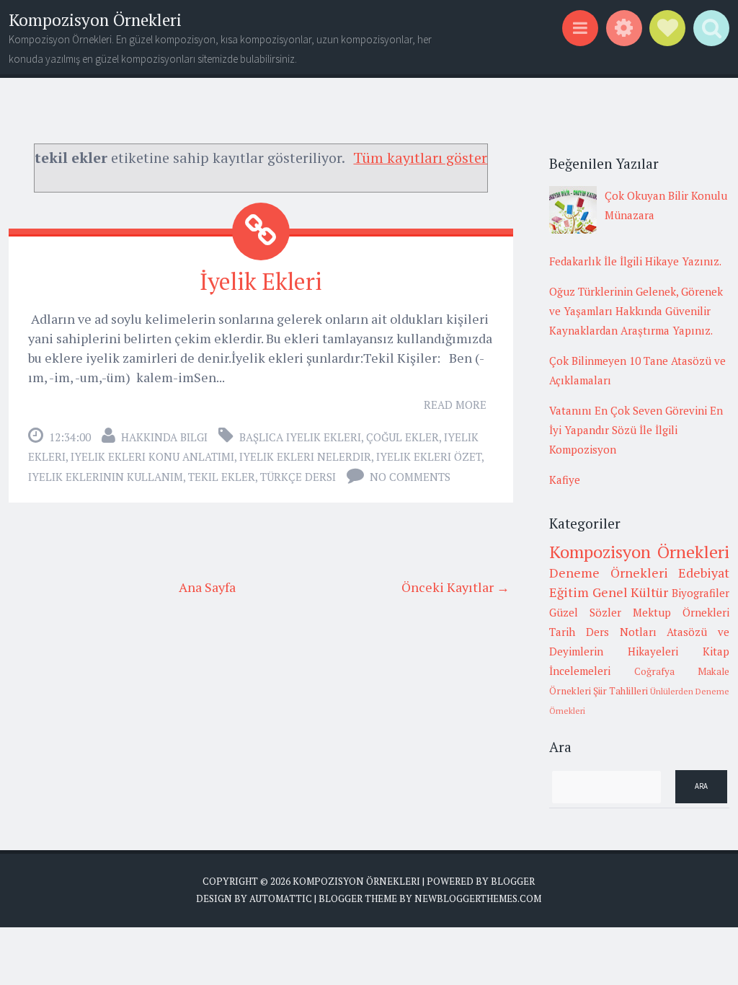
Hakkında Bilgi (164, 437)
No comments (410, 476)
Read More (455, 404)
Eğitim (569, 592)
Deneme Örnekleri (608, 572)
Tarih (562, 631)
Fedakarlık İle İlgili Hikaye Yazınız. (635, 261)
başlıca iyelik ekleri (300, 437)
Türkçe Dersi (298, 476)
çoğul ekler (402, 437)
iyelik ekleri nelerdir (305, 456)
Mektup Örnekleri (681, 612)
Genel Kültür (630, 592)
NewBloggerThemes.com (477, 898)
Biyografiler (700, 593)
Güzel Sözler (585, 612)
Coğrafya (654, 671)
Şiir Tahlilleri (620, 690)
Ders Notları (621, 631)
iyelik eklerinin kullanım (105, 476)
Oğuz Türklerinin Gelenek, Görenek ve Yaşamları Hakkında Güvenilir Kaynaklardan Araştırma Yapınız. (636, 310)
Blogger (513, 881)
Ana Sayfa (207, 587)
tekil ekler (221, 476)
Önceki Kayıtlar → (455, 587)
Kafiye (564, 479)
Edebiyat (703, 572)
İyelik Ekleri (261, 281)
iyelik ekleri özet (428, 456)
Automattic (280, 898)
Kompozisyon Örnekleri (95, 20)
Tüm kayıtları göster (420, 157)
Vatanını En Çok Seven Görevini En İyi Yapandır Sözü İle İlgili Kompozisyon (636, 429)
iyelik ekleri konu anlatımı (152, 456)
